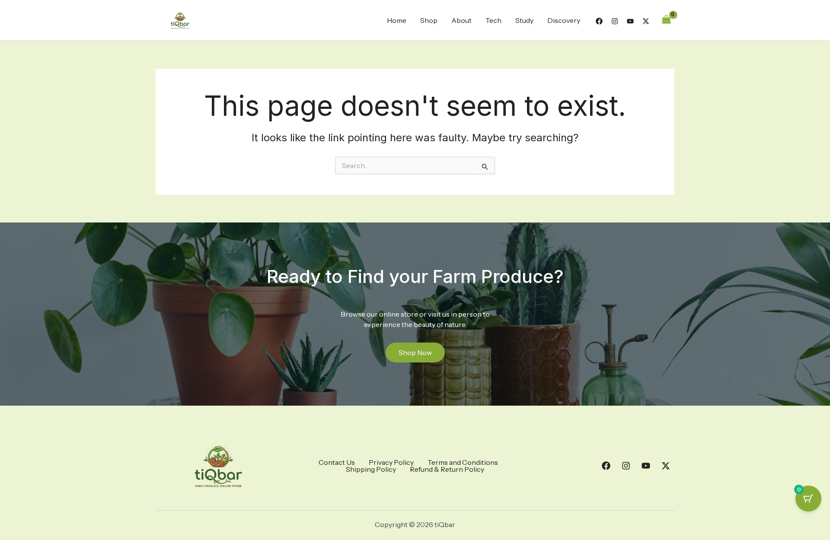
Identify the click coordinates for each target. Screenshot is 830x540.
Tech (493, 20)
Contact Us (337, 462)
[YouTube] (630, 21)
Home (396, 20)
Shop (428, 20)
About (461, 20)
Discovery (563, 20)
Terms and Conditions (463, 462)
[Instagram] (614, 21)
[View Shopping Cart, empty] (666, 20)
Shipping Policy (371, 469)
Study (524, 20)
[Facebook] (599, 21)
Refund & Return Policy (447, 469)
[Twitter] (645, 21)
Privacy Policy (391, 462)
